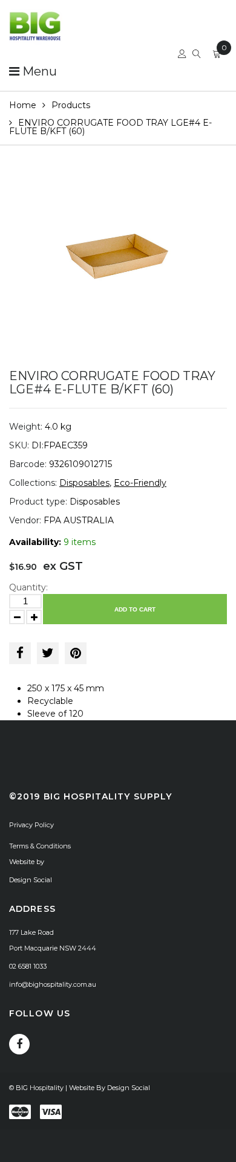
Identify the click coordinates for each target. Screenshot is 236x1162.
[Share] (20, 653)
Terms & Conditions (40, 846)
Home (22, 105)
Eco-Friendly (140, 482)
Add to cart (135, 609)
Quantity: (28, 587)
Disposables (84, 482)
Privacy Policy (31, 825)
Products (70, 105)
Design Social (30, 880)
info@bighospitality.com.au (52, 984)
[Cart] (216, 55)
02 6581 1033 (28, 966)
